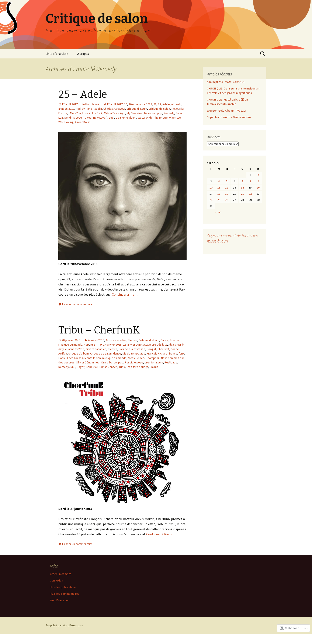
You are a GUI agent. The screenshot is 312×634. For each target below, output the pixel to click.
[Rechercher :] (262, 54)
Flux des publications (63, 587)
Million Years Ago (114, 113)
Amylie (62, 349)
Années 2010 (96, 340)
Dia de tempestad (133, 353)
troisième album (126, 117)
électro (112, 349)
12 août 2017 (115, 104)
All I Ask (176, 104)
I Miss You (75, 113)
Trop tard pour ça (137, 367)
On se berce (109, 362)
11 (218, 187)
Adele (166, 104)
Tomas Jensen (108, 367)
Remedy (169, 113)
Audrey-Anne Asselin (89, 109)
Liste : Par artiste (57, 54)
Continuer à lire (125, 294)
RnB (92, 344)
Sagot (80, 367)
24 (210, 200)
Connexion (56, 580)
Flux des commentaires (64, 594)
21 (154, 104)
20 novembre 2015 (140, 104)
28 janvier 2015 (132, 344)
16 (258, 187)
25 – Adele (82, 94)
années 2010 (66, 109)
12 (226, 187)
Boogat (151, 349)
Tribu (122, 367)
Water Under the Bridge (153, 117)
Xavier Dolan (82, 122)
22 (250, 194)
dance (117, 353)
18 (218, 194)
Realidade (170, 362)
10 (210, 187)
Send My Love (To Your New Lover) (85, 117)
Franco (174, 340)
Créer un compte (60, 574)
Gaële (62, 358)
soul (111, 117)
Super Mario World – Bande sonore (229, 117)
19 (125, 104)
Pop (86, 344)
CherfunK (163, 349)
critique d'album (137, 109)
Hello (174, 109)
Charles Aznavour (114, 109)
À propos (83, 54)
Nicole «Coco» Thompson (144, 358)
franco (173, 353)
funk (181, 353)
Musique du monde (70, 344)
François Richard (157, 353)
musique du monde (114, 358)
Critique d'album (149, 340)
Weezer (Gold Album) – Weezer (226, 110)
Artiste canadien (116, 340)
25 (159, 104)
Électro (132, 340)
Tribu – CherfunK (99, 330)
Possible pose (134, 362)
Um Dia (154, 367)
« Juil (218, 212)
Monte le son (92, 358)
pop (159, 113)
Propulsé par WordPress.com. (65, 625)
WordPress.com (60, 600)
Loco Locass (75, 358)
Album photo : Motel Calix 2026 (226, 82)
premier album (154, 362)
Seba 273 (92, 367)
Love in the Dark (92, 113)
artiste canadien (96, 349)
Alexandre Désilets (155, 344)
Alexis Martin (176, 344)
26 (226, 200)
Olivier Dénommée (88, 362)
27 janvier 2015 (112, 344)
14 (242, 187)
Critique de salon (159, 109)
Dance (165, 340)
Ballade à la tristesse (132, 349)
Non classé (92, 104)
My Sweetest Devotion (141, 113)
